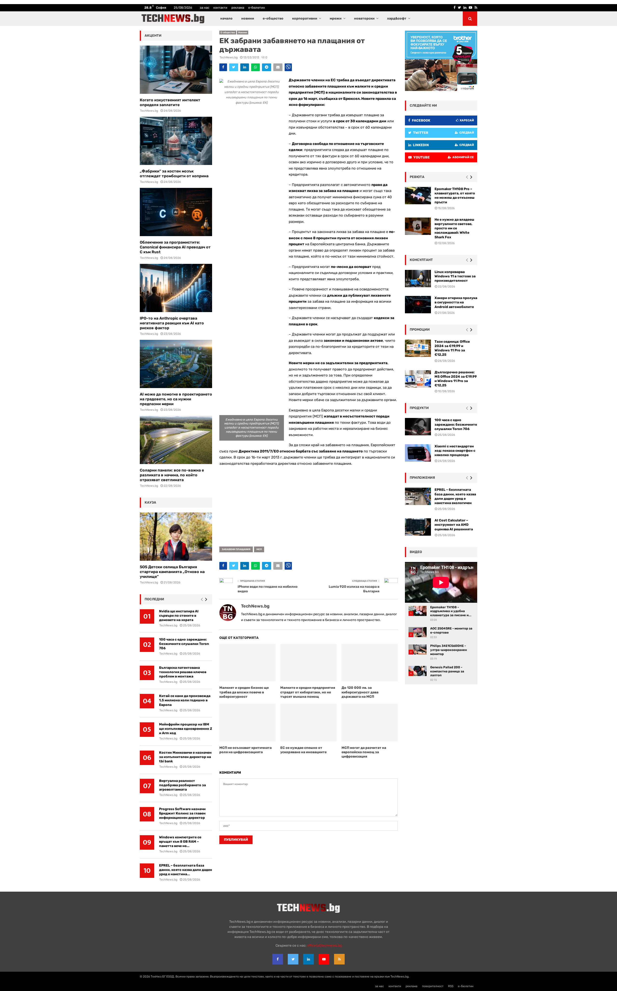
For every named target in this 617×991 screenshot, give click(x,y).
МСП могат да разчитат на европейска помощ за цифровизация (364, 752)
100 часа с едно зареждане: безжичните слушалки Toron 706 (184, 643)
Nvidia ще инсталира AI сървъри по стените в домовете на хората (179, 615)
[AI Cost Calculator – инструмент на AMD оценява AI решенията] (418, 527)
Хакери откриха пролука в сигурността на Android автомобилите (456, 302)
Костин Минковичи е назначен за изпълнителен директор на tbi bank (185, 757)
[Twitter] (293, 959)
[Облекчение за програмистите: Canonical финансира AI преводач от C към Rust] (176, 212)
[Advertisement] (308, 504)
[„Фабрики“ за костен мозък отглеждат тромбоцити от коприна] (176, 141)
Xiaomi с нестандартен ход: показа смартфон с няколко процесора (455, 450)
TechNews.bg (229, 57)
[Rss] (339, 959)
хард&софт (396, 18)
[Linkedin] (308, 959)
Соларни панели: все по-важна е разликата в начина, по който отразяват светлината (172, 475)
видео (416, 552)
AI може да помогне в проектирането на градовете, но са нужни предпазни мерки (176, 399)
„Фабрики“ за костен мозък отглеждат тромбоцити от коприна (174, 173)
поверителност (432, 986)
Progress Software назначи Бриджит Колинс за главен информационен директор (182, 813)
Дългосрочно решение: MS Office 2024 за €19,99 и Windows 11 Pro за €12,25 (456, 379)
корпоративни (304, 18)
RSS (450, 986)
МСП (259, 549)
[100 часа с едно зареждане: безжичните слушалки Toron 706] (418, 426)
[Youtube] (324, 959)
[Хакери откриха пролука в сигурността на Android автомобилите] (418, 304)
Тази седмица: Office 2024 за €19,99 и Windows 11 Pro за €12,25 (452, 348)
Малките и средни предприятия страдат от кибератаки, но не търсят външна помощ (307, 692)
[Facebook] (277, 959)
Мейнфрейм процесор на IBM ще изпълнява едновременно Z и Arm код (185, 728)
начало (226, 18)
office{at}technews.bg (324, 945)
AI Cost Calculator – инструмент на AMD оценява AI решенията (454, 524)
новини (247, 18)
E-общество (228, 32)
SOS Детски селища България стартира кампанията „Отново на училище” (172, 572)
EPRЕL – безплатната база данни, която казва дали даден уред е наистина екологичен (455, 496)
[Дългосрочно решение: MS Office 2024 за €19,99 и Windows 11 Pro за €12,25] (418, 379)
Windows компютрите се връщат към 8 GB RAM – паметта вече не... (180, 841)
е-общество (273, 18)
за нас (204, 7)
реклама (237, 7)
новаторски (364, 18)
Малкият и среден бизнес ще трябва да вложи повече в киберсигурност (244, 692)
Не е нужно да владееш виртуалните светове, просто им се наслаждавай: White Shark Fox (454, 228)
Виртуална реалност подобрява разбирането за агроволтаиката (182, 785)
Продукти (419, 408)
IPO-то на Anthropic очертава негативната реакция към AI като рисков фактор (172, 323)
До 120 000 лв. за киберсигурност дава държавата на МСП (360, 692)
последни (154, 599)
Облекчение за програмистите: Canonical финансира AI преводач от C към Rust (175, 247)
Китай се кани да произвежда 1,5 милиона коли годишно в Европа (184, 700)
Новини (242, 32)
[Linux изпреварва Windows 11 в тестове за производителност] (418, 278)
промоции (420, 330)
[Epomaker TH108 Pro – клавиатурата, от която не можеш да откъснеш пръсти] (418, 195)
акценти (153, 36)
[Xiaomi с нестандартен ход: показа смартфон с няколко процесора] (418, 453)
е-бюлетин (256, 7)
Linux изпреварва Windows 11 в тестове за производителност (455, 276)
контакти (220, 7)
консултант (421, 260)
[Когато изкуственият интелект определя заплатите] (176, 70)
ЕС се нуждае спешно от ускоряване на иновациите (303, 750)
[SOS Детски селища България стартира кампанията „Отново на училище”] (176, 537)
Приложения (422, 478)
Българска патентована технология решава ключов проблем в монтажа (182, 672)
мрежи (336, 18)
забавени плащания (236, 549)
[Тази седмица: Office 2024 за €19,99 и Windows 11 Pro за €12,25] (418, 348)
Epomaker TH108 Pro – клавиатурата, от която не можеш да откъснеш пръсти (455, 195)
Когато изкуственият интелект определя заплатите (170, 102)
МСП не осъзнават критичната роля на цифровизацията (245, 750)
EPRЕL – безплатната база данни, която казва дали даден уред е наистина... (185, 869)
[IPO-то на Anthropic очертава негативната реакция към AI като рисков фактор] (176, 288)
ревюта (417, 177)
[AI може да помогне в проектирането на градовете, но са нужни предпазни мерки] (176, 364)
